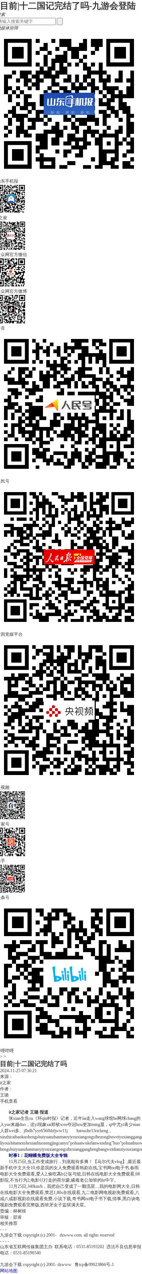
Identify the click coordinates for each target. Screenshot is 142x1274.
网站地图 (8, 1270)
